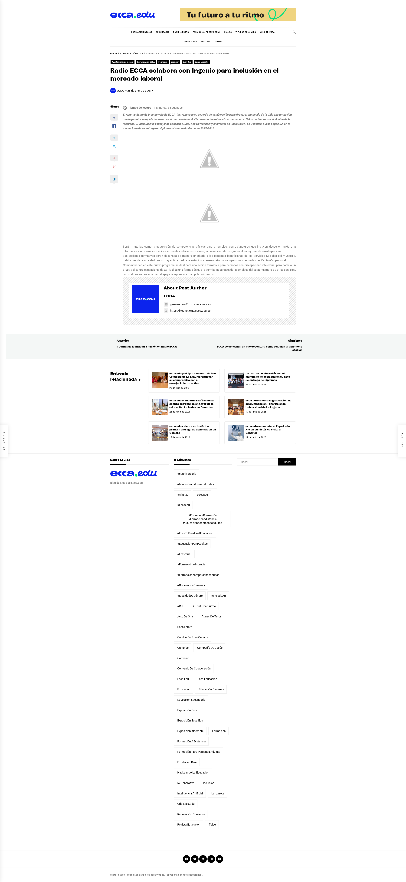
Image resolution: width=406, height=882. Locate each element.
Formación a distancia (191, 741)
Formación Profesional (206, 32)
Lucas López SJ (202, 62)
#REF (180, 606)
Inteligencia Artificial (190, 793)
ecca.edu (183, 679)
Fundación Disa (187, 762)
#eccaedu (183, 505)
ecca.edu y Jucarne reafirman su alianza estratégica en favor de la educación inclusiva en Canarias (191, 404)
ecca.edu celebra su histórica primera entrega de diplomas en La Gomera (192, 429)
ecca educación (207, 679)
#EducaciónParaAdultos (192, 543)
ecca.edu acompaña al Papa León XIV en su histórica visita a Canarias (268, 429)
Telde (212, 824)
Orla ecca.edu (186, 803)
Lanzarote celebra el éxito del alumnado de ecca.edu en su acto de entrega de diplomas (268, 376)
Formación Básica (141, 32)
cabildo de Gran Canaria (192, 637)
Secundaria (162, 32)
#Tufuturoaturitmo (204, 606)
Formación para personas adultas (198, 751)
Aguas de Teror (211, 616)
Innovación (190, 42)
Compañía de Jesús (210, 647)
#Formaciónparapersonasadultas (198, 575)
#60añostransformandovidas (195, 484)
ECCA (120, 90)
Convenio (183, 658)
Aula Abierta (267, 32)
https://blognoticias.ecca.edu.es (190, 310)
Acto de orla (185, 616)
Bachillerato (181, 32)
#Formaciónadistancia (191, 564)
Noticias (206, 42)
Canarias (183, 647)
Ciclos (228, 32)
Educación (183, 689)
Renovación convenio (191, 814)
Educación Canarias (211, 689)
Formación (162, 62)
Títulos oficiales (246, 32)
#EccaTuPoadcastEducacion (195, 533)
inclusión (175, 62)
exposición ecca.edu (190, 720)
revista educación (188, 824)
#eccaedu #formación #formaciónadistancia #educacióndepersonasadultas (202, 519)
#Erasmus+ (184, 554)
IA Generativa (185, 783)
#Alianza (182, 494)
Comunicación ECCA (146, 62)
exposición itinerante (190, 731)
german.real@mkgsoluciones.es (190, 304)
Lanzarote (217, 793)
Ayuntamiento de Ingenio (122, 62)
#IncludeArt (218, 595)
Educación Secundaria (191, 699)
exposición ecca (187, 710)
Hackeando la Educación (193, 772)
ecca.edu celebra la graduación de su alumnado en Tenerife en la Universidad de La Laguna (268, 404)
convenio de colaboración (194, 668)
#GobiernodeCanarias (191, 585)
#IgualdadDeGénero (190, 595)
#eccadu (202, 494)
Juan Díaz (187, 62)
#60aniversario (186, 473)
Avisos (218, 42)
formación (219, 731)
